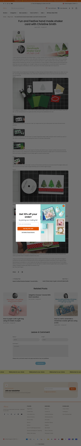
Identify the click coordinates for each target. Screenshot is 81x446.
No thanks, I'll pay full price (28, 232)
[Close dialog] (63, 206)
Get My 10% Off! (28, 229)
